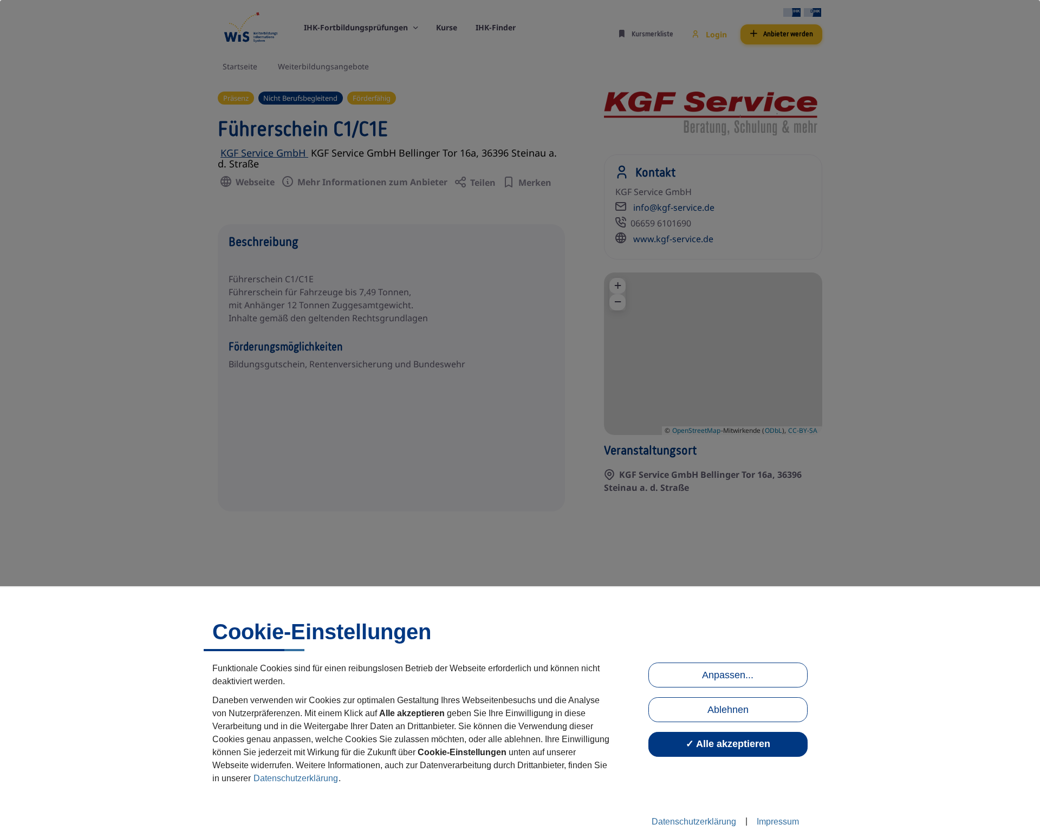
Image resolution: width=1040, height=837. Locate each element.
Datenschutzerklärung (295, 778)
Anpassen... (727, 675)
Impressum (778, 821)
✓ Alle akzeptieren (728, 743)
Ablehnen (728, 709)
